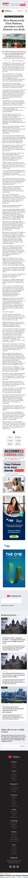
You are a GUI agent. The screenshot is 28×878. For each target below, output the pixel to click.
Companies (14, 813)
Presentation (14, 775)
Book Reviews (14, 811)
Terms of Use (14, 854)
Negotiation (14, 824)
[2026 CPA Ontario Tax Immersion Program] (14, 519)
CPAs (14, 815)
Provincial (7, 16)
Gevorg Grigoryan (14, 841)
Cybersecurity (14, 822)
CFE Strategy (14, 837)
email (10, 444)
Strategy (14, 791)
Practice (14, 800)
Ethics (14, 799)
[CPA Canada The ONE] (14, 566)
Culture (14, 786)
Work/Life (14, 780)
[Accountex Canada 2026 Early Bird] (14, 4)
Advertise (14, 846)
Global (14, 763)
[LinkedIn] (14, 867)
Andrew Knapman (14, 839)
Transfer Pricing (14, 806)
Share (18, 437)
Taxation (21, 16)
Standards (14, 802)
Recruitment (14, 776)
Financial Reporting (14, 787)
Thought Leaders (14, 817)
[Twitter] (10, 867)
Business (4, 618)
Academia (14, 797)
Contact (14, 848)
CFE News (14, 835)
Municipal (14, 16)
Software (14, 828)
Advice (14, 773)
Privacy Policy (14, 850)
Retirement (14, 778)
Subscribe (20, 11)
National (14, 765)
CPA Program (14, 834)
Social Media (14, 826)
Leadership (14, 789)
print (18, 444)
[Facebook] (17, 867)
